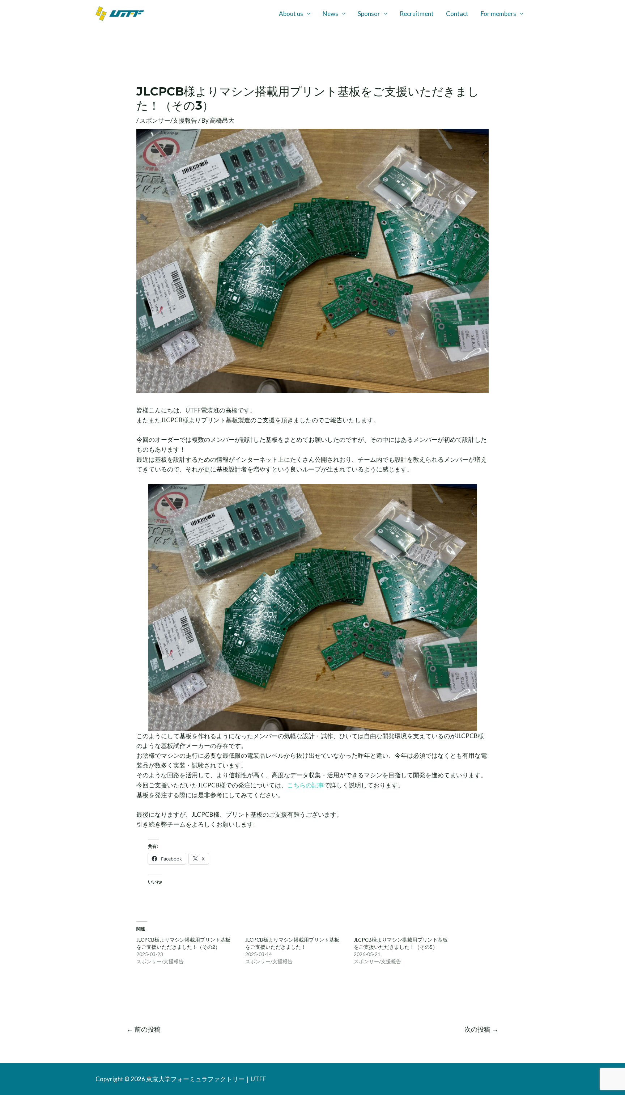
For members (498, 13)
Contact (457, 13)
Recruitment (417, 13)
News (330, 13)
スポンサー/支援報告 (168, 120)
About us (291, 13)
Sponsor (369, 13)
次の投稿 (481, 1029)
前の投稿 (144, 1029)
